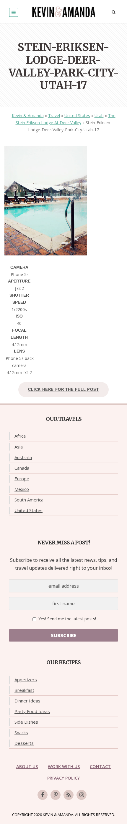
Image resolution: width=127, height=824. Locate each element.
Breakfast (24, 690)
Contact (100, 766)
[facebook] (43, 795)
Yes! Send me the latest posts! (66, 619)
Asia (18, 447)
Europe (21, 478)
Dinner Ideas (27, 701)
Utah (99, 115)
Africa (20, 436)
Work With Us (64, 766)
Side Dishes (26, 722)
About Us (27, 766)
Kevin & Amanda (28, 115)
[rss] (69, 795)
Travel (54, 115)
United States (77, 115)
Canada (21, 468)
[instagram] (81, 795)
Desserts (24, 743)
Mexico (21, 489)
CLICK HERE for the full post (63, 389)
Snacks (21, 732)
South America (28, 500)
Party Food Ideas (32, 711)
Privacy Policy (63, 778)
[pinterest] (56, 795)
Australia (23, 457)
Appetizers (25, 679)
